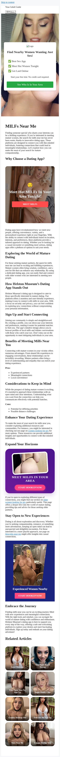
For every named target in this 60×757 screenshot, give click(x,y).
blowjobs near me (13, 534)
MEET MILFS (30, 204)
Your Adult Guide (13, 7)
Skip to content (7, 2)
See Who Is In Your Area (30, 84)
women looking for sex (38, 431)
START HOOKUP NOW (30, 487)
